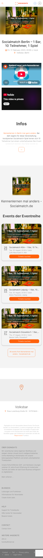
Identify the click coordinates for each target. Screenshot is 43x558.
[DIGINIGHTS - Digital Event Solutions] (21, 3)
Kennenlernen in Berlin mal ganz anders (20, 133)
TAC (13, 552)
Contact (5, 552)
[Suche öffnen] (2, 3)
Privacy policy (24, 552)
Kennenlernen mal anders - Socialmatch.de (21, 203)
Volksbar (21, 407)
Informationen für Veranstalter (12, 494)
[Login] (39, 3)
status (7, 555)
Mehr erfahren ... (8, 477)
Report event (18, 435)
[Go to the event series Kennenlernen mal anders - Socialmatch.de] (21, 186)
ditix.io (4, 539)
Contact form (6, 528)
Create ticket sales (8, 497)
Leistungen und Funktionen (11, 491)
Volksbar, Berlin (22, 53)
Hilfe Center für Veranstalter (12, 513)
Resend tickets (7, 516)
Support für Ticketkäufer (10, 510)
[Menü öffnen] (35, 3)
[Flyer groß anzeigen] (21, 20)
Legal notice (17, 555)
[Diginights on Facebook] (34, 552)
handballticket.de (8, 542)
